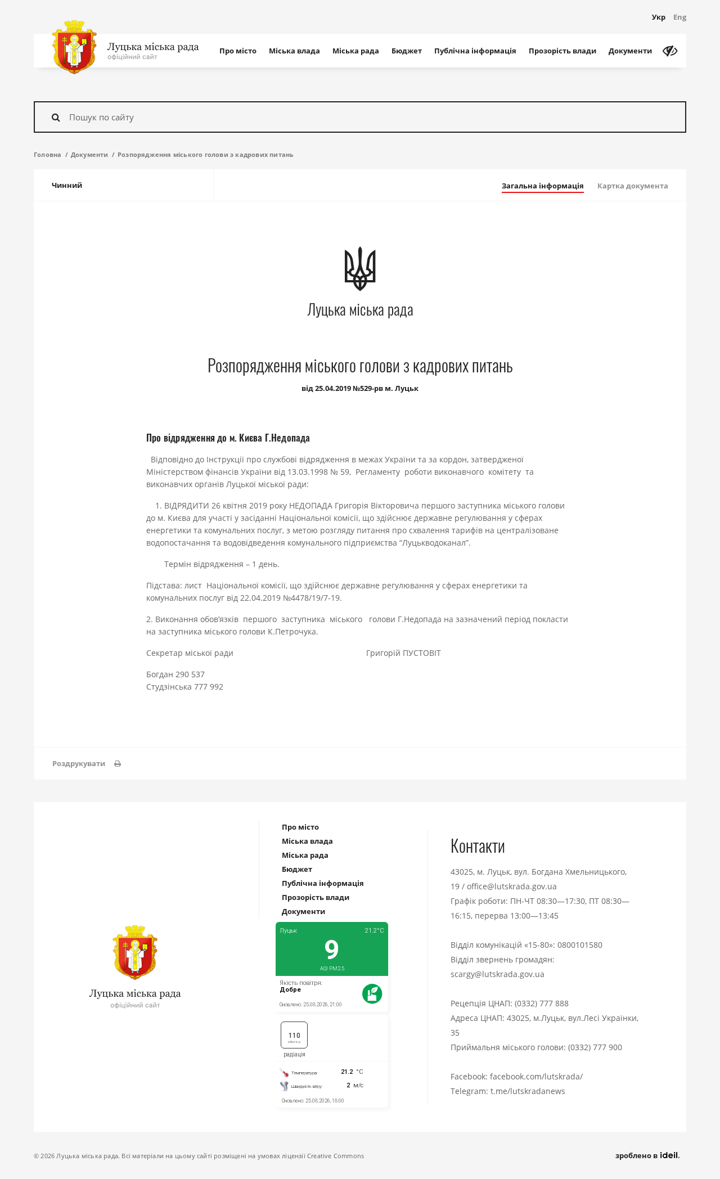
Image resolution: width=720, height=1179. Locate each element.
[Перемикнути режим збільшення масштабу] (670, 51)
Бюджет (407, 51)
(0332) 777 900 (595, 1047)
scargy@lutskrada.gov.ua (497, 974)
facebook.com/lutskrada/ (536, 1076)
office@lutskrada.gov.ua (512, 886)
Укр (658, 17)
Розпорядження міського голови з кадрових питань (206, 154)
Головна (47, 154)
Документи (630, 51)
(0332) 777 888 (542, 1003)
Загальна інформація (543, 186)
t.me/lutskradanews (527, 1091)
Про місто (237, 51)
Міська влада (294, 51)
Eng (679, 17)
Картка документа (632, 186)
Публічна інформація (475, 51)
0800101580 (579, 944)
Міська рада (355, 51)
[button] (86, 764)
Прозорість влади (562, 51)
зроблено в (637, 1155)
